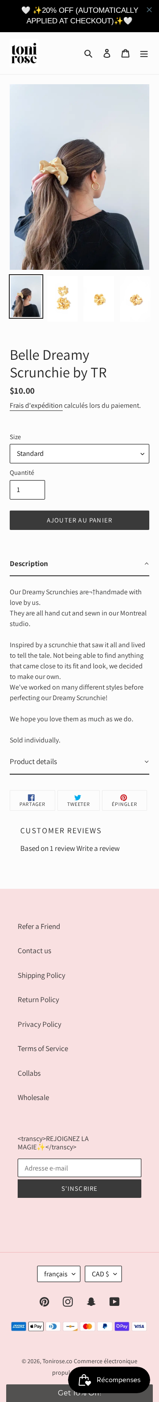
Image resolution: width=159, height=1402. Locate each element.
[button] (79, 1393)
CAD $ (100, 1274)
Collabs (29, 1073)
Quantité (22, 472)
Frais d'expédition (36, 405)
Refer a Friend (39, 926)
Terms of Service (43, 1048)
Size (15, 437)
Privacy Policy (39, 1024)
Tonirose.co (57, 1361)
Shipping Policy (41, 975)
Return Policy (38, 999)
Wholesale (33, 1097)
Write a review (98, 848)
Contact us (34, 950)
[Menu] (144, 53)
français (56, 1274)
